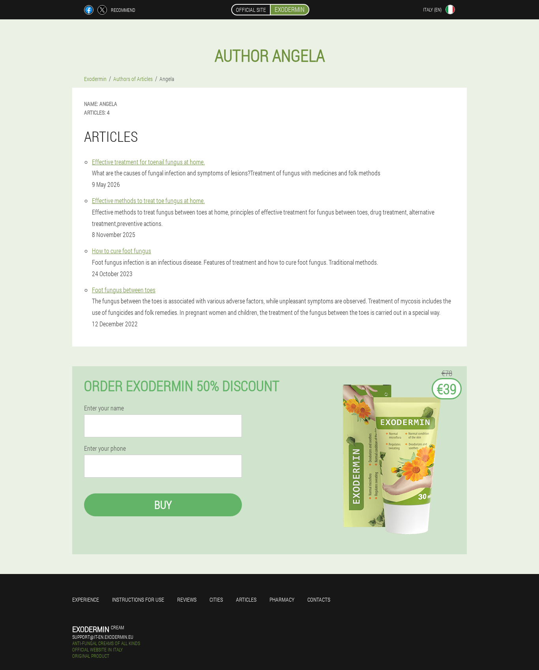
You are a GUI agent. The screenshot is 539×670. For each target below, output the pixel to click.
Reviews (187, 599)
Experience (85, 599)
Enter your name (104, 408)
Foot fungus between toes (123, 290)
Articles (246, 599)
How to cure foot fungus (121, 251)
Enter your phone (105, 448)
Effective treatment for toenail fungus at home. (148, 162)
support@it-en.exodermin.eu (102, 637)
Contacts (318, 599)
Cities (216, 599)
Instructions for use (138, 599)
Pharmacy (282, 599)
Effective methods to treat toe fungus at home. (148, 200)
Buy (163, 504)
